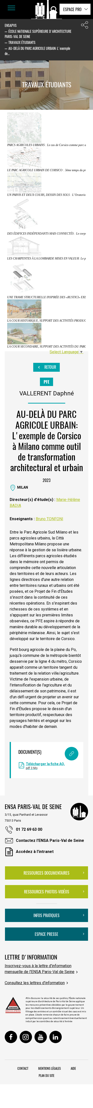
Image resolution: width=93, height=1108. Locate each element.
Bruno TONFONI (49, 519)
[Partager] (84, 26)
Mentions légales (49, 1068)
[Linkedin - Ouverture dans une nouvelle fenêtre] (55, 1037)
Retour (49, 367)
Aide (73, 1068)
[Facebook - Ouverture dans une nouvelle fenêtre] (11, 1037)
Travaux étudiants (21, 42)
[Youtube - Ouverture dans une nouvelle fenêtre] (40, 1037)
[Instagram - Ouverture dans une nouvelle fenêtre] (26, 1037)
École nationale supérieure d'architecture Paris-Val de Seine (38, 34)
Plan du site (46, 1075)
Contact (22, 1068)
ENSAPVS (11, 25)
